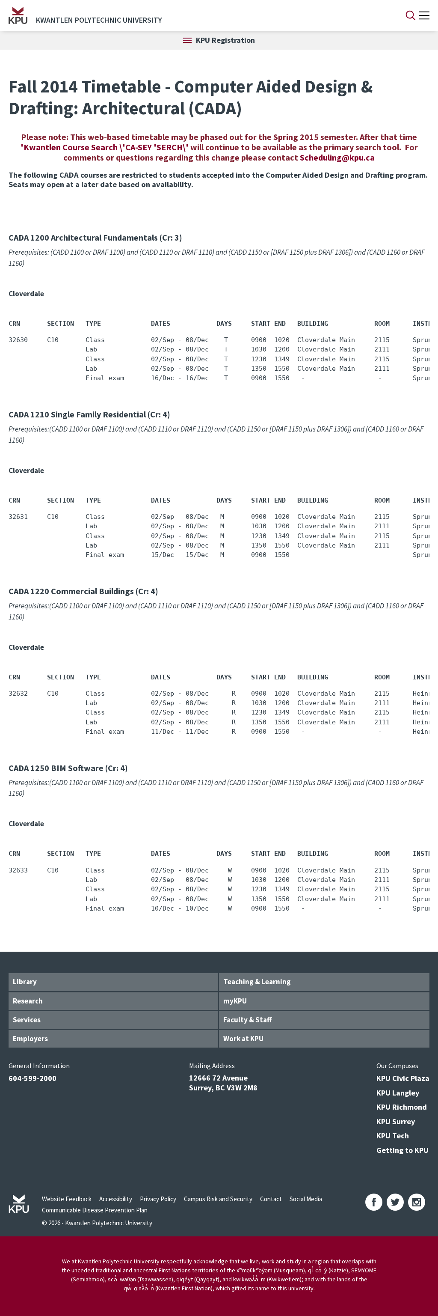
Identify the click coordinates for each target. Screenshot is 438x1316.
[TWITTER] (395, 1202)
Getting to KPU (402, 1150)
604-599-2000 (32, 1078)
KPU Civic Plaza (402, 1078)
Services (27, 1019)
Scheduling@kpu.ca (337, 157)
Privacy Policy (158, 1199)
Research (28, 1001)
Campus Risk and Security (218, 1199)
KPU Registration (225, 40)
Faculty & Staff (247, 1019)
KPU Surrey (395, 1121)
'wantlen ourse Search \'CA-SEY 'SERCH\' (105, 147)
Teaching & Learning (257, 981)
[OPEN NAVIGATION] (424, 15)
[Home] (18, 15)
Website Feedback (67, 1199)
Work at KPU (243, 1038)
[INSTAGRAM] (416, 1202)
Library (25, 981)
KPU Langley (397, 1093)
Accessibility (115, 1199)
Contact (271, 1199)
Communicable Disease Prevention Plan (95, 1210)
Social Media (306, 1199)
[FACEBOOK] (373, 1202)
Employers (30, 1038)
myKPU (235, 1001)
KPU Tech (392, 1135)
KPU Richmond (401, 1107)
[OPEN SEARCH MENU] (410, 15)
